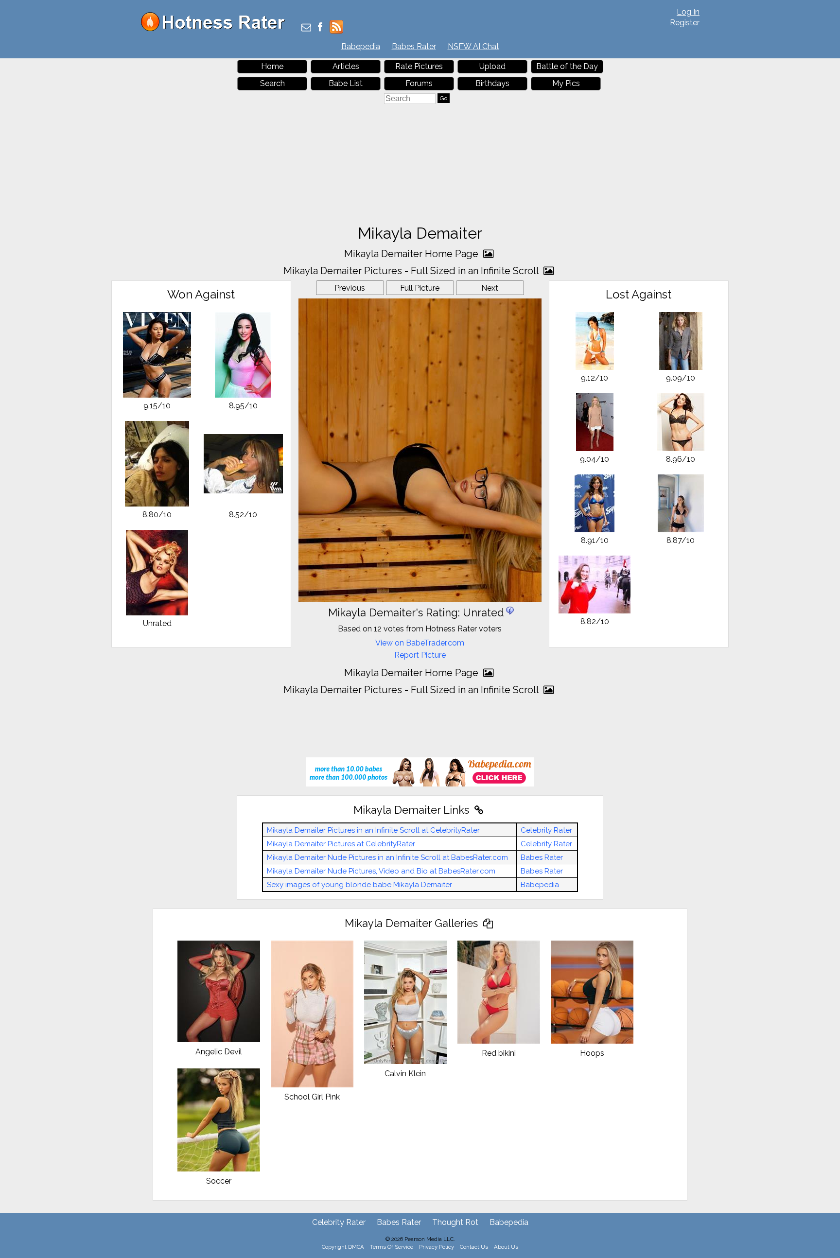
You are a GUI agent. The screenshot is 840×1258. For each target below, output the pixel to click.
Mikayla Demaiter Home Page (412, 254)
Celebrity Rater (546, 830)
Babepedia (360, 46)
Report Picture (420, 655)
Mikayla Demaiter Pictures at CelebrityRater (341, 843)
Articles (345, 66)
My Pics (566, 83)
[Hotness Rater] (216, 29)
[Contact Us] (306, 28)
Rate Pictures (419, 66)
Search (272, 83)
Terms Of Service (391, 1246)
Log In (688, 12)
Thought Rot (455, 1222)
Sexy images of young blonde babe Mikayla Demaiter (359, 884)
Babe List (346, 83)
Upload (492, 66)
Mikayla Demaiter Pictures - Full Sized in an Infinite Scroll (412, 271)
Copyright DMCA (343, 1246)
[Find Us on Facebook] (320, 28)
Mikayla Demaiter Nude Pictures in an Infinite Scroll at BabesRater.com (387, 857)
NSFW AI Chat (473, 46)
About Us (506, 1246)
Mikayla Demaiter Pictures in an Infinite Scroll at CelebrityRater (373, 830)
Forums (419, 83)
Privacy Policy (436, 1246)
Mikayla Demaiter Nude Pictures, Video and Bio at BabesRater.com (381, 871)
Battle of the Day (567, 66)
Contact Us (474, 1246)
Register (685, 22)
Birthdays (492, 83)
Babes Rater (414, 46)
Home (272, 66)
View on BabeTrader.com (419, 642)
